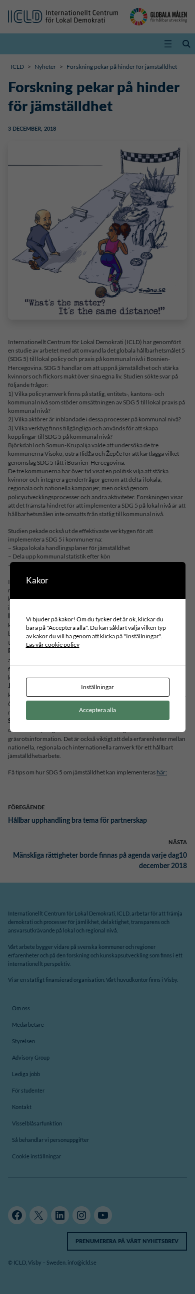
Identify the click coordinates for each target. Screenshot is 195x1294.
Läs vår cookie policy (53, 644)
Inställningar (97, 687)
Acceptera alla (97, 710)
